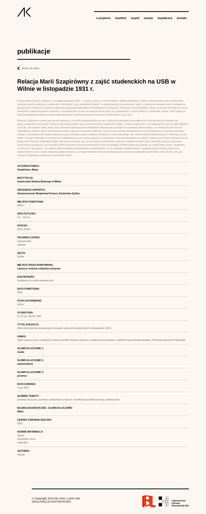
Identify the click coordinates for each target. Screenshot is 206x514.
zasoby (148, 18)
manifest (120, 18)
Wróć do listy (30, 68)
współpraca (164, 18)
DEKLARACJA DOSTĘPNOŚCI (51, 501)
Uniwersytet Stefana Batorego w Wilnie (39, 181)
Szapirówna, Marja (27, 169)
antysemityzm (25, 364)
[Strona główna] (24, 12)
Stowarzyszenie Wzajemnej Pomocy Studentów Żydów (48, 193)
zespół (135, 18)
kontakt (182, 18)
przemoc (22, 375)
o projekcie (103, 18)
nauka (20, 352)
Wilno (20, 411)
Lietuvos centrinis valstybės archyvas (38, 268)
